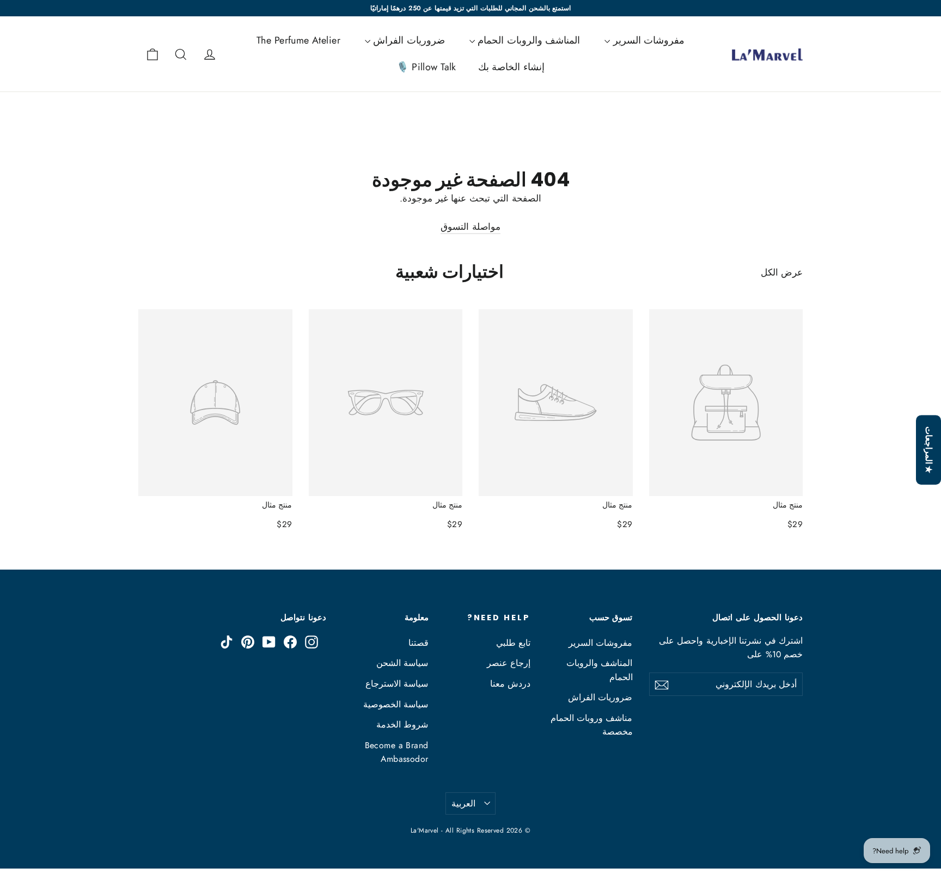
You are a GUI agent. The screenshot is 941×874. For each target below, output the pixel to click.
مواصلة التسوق (470, 226)
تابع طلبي (513, 643)
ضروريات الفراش (407, 40)
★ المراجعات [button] (928, 449)
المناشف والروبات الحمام (527, 40)
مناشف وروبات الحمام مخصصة (592, 725)
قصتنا (418, 643)
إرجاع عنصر (508, 663)
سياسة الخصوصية (395, 704)
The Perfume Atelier (298, 40)
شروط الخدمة (402, 724)
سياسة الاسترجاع (396, 683)
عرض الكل (782, 272)
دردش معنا (510, 683)
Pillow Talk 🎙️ (426, 67)
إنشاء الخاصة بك (511, 67)
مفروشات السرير (647, 40)
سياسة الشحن (402, 663)
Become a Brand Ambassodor (397, 752)
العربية (463, 803)
